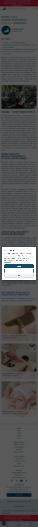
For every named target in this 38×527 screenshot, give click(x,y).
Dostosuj (19, 271)
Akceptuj (19, 266)
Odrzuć (19, 275)
